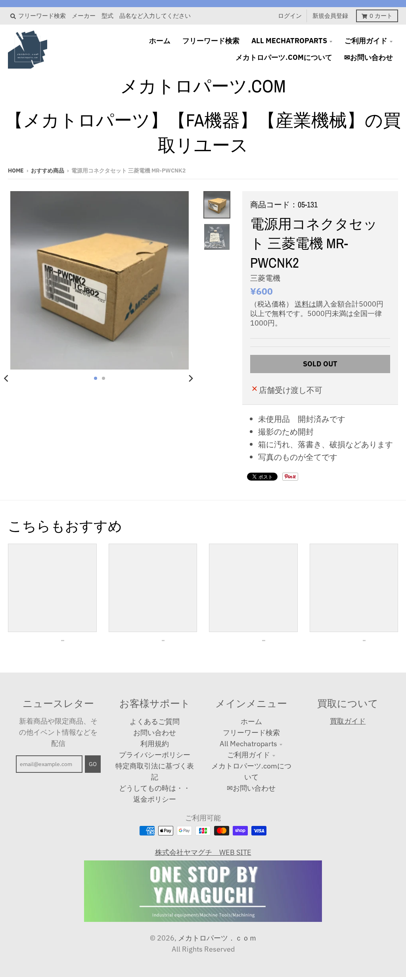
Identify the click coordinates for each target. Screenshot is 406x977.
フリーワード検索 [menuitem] (210, 40)
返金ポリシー (154, 799)
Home (16, 170)
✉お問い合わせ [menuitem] (368, 57)
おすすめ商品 (47, 170)
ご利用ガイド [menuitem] (366, 40)
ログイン (290, 15)
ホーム (251, 721)
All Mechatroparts (248, 743)
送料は (305, 303)
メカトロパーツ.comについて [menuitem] (284, 57)
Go (93, 764)
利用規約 (154, 743)
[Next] (190, 378)
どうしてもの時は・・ (154, 788)
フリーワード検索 (251, 732)
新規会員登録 (330, 15)
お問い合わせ (154, 732)
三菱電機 (265, 278)
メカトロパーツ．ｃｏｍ (217, 938)
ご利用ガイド (248, 754)
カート (381, 15)
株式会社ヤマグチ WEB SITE (203, 852)
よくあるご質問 (155, 721)
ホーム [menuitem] (159, 40)
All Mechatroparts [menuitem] (289, 40)
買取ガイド (348, 721)
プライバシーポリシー (154, 754)
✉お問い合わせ (251, 788)
